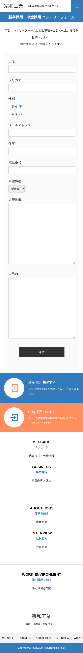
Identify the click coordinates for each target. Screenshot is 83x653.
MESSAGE (8, 638)
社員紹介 (41, 546)
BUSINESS (25, 638)
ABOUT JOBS (43, 638)
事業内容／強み (41, 480)
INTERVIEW (62, 638)
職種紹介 (41, 522)
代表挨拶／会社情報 (41, 455)
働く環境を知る (42, 588)
